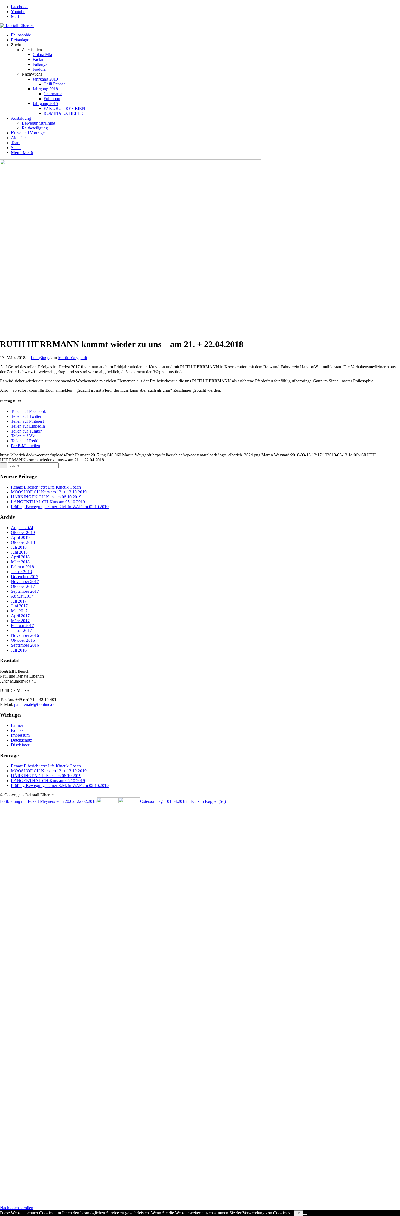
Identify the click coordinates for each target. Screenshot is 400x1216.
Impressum (20, 735)
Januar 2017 (21, 630)
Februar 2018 (22, 566)
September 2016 (25, 645)
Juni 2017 (19, 606)
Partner (17, 725)
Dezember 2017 (24, 576)
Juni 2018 (19, 552)
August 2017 (22, 596)
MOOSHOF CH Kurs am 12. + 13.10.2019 (49, 492)
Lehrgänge (40, 357)
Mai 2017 (19, 611)
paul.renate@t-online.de (34, 704)
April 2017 (20, 615)
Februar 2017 (22, 625)
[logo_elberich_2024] (17, 25)
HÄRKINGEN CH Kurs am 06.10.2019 (46, 497)
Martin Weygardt (72, 357)
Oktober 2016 (23, 640)
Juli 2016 (19, 650)
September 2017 (25, 591)
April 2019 (20, 537)
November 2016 (25, 635)
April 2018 (20, 557)
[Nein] (305, 1214)
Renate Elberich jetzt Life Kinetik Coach (46, 487)
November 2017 (25, 581)
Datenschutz (21, 740)
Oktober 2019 (23, 532)
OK (298, 1213)
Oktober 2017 (23, 586)
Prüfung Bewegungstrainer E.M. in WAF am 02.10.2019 (60, 506)
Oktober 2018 (23, 542)
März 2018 (20, 562)
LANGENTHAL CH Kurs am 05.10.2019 (48, 501)
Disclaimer (20, 745)
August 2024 (22, 527)
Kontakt (18, 730)
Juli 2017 (19, 601)
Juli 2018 (19, 547)
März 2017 (20, 620)
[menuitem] (205, 35)
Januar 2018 (21, 571)
